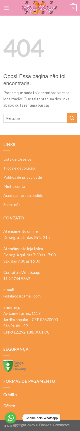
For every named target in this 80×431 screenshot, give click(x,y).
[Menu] (6, 8)
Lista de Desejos (17, 159)
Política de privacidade (22, 177)
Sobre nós (11, 204)
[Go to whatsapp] (10, 417)
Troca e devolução (19, 168)
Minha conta (14, 186)
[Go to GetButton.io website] (11, 426)
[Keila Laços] (39, 8)
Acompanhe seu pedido (23, 195)
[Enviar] (72, 118)
